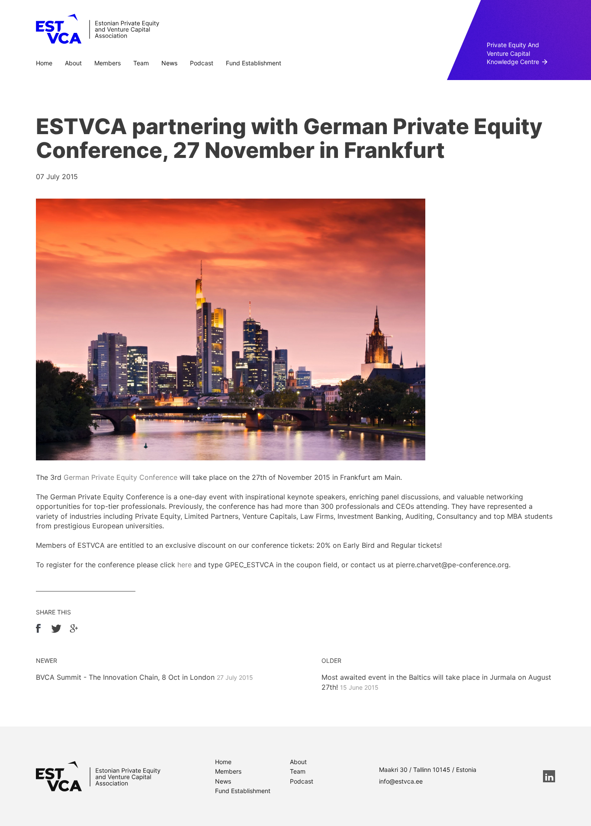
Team (141, 63)
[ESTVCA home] (98, 776)
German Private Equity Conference (120, 477)
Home (44, 63)
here (184, 564)
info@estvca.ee (401, 781)
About (73, 63)
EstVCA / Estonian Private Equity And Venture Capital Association (97, 29)
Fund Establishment (253, 63)
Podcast (201, 63)
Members (107, 63)
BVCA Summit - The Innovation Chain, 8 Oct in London (144, 677)
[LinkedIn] (549, 776)
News (169, 63)
